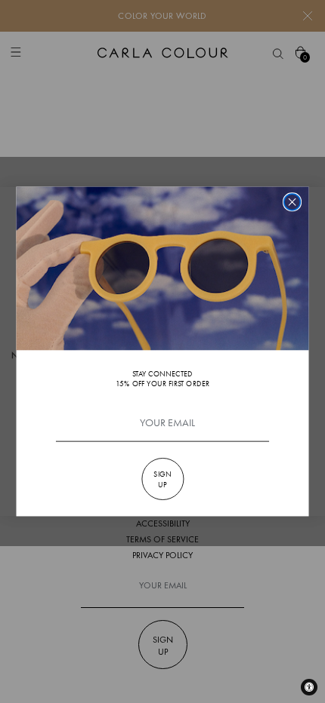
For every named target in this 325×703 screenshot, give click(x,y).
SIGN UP (162, 479)
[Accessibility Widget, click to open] (309, 687)
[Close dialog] (292, 202)
